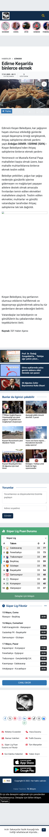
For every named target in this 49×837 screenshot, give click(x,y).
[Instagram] (20, 718)
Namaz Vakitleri (12, 738)
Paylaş (8, 111)
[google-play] (24, 770)
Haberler (6, 59)
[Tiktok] (34, 718)
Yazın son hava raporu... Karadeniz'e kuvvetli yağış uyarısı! (36, 443)
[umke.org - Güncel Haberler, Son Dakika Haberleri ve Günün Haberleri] (5, 15)
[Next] (44, 718)
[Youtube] (29, 718)
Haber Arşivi (34, 754)
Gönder (7, 515)
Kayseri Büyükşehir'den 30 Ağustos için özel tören (12, 466)
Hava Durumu (35, 732)
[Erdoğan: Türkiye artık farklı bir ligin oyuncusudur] (36, 455)
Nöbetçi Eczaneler (13, 732)
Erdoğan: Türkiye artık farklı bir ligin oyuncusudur (35, 466)
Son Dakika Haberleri (13, 754)
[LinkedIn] (24, 718)
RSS (8, 781)
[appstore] (24, 762)
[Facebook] (5, 718)
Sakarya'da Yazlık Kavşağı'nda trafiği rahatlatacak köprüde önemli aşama (24, 832)
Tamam (4, 801)
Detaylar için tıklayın (24, 596)
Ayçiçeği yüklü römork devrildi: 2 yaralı (35, 416)
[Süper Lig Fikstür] (45, 605)
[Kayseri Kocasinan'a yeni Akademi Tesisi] (12, 432)
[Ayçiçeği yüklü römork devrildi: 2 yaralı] (36, 407)
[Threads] (39, 718)
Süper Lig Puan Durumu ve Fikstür (10, 746)
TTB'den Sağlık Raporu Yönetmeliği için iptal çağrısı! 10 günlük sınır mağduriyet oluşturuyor (12, 418)
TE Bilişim (31, 789)
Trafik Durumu (35, 738)
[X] (10, 718)
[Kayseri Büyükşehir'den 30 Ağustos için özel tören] (12, 455)
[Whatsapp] (24, 723)
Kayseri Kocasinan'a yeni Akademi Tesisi (12, 442)
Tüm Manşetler (35, 745)
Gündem (18, 59)
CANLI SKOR (24, 682)
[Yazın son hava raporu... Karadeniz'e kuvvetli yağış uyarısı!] (36, 432)
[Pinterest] (15, 718)
